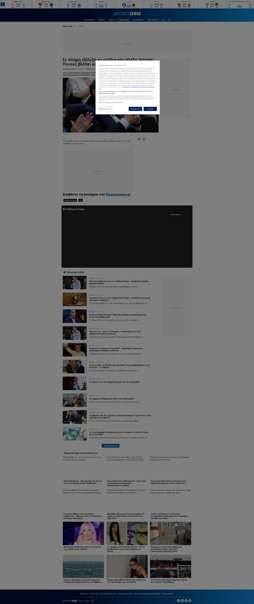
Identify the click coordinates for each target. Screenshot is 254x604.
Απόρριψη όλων (135, 109)
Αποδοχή (150, 109)
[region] (127, 87)
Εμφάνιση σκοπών (105, 109)
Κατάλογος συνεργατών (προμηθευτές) (110, 102)
